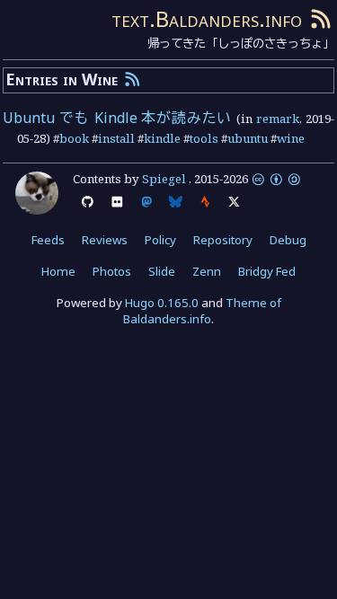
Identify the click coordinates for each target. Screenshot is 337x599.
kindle (162, 138)
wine (291, 138)
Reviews (105, 240)
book (74, 138)
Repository (223, 240)
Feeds (48, 240)
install (116, 138)
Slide (161, 271)
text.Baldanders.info (206, 18)
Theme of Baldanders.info (202, 311)
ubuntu (247, 138)
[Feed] (320, 18)
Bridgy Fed (267, 271)
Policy (160, 240)
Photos (112, 271)
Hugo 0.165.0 (162, 303)
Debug (288, 240)
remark (277, 118)
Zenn (206, 271)
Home (58, 271)
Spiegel (164, 179)
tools (204, 138)
